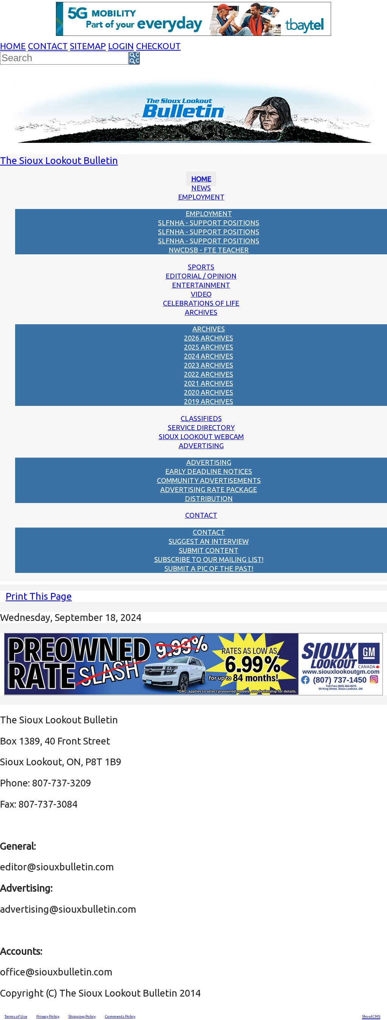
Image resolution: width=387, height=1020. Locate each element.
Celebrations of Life (201, 303)
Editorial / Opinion (201, 276)
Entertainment (201, 285)
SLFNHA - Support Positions (208, 222)
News (201, 188)
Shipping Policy (82, 1016)
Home (13, 46)
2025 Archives (208, 347)
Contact (48, 46)
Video (201, 294)
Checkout (158, 46)
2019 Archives (208, 401)
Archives (201, 312)
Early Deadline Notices (208, 471)
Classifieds (201, 418)
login (121, 46)
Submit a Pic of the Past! (208, 568)
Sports (201, 267)
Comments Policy (120, 1016)
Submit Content (208, 550)
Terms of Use (16, 1016)
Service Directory (201, 427)
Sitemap (88, 46)
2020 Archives (208, 392)
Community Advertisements (209, 480)
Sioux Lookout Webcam (201, 436)
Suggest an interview (209, 541)
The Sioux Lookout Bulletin (59, 160)
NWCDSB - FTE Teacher (209, 250)
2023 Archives (208, 365)
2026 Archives (208, 338)
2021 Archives (208, 383)
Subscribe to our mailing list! (208, 559)
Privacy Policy (47, 1016)
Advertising (201, 445)
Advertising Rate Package (208, 489)
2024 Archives (208, 356)
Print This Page (39, 596)
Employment (201, 197)
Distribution (209, 498)
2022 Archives (208, 374)
